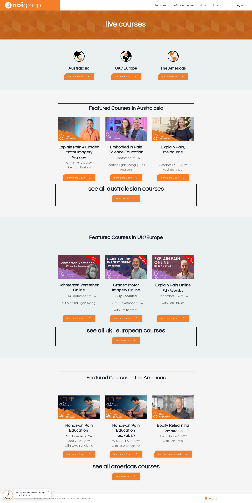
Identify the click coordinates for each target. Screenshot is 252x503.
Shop (203, 5)
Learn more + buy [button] (75, 318)
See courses (122, 198)
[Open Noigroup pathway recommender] (8, 495)
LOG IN (240, 5)
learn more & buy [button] (75, 178)
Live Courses (161, 5)
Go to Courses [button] (75, 76)
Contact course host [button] (169, 454)
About (215, 5)
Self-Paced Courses (183, 5)
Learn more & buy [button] (75, 454)
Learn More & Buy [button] (122, 178)
